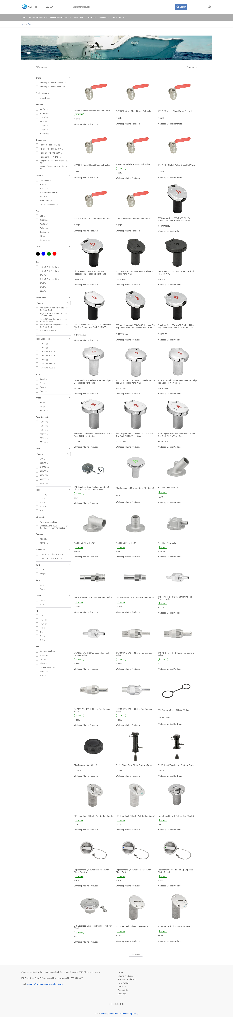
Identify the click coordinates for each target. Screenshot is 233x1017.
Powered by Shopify (130, 1014)
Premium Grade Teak (59, 17)
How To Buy (79, 17)
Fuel (29, 24)
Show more (135, 954)
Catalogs (117, 17)
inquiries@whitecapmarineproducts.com (45, 984)
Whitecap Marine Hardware (111, 1014)
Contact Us (105, 17)
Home (23, 17)
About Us (92, 17)
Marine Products (37, 17)
